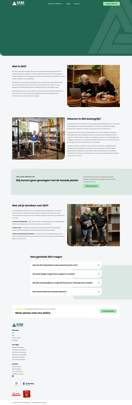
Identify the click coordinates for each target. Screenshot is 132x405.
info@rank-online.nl (18, 374)
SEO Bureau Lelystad (18, 357)
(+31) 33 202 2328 (17, 371)
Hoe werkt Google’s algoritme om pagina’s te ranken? (54, 274)
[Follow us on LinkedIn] (13, 376)
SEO (13, 335)
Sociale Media (81, 148)
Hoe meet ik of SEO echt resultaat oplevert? (49, 292)
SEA (13, 333)
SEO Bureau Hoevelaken (19, 355)
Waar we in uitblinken (55, 4)
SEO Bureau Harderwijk (19, 352)
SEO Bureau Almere (18, 347)
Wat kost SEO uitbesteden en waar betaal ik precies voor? (55, 265)
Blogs (68, 4)
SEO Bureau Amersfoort (19, 350)
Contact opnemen (111, 4)
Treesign (44, 402)
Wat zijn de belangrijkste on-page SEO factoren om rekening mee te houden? (63, 283)
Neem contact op (91, 186)
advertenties (30, 79)
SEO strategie (36, 93)
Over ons (77, 4)
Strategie (15, 340)
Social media (16, 338)
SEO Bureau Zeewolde (18, 359)
